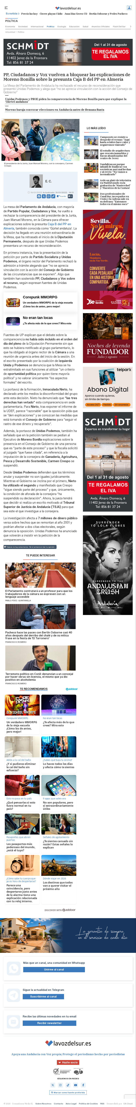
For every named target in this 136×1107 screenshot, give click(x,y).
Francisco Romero (16, 642)
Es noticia (11, 13)
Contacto (58, 1103)
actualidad (10, 32)
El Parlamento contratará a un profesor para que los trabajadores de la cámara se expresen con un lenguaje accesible (38, 594)
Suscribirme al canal (43, 996)
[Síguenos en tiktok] (68, 1085)
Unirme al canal (54, 969)
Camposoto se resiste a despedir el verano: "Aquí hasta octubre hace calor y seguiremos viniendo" (115, 141)
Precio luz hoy (29, 13)
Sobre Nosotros (43, 1103)
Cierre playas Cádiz (51, 13)
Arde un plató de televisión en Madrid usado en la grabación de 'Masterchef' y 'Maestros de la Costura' (115, 184)
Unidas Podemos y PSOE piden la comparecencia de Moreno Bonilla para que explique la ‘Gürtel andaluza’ (65, 100)
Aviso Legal (71, 1103)
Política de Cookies (88, 1103)
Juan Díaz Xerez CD (76, 13)
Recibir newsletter (49, 1023)
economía (10, 26)
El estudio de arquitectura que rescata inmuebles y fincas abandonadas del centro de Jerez (115, 155)
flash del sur (119, 26)
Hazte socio (70, 1062)
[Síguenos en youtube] (75, 1085)
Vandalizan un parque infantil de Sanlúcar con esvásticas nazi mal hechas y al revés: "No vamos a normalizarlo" (115, 169)
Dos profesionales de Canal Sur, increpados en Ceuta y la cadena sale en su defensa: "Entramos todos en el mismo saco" (114, 199)
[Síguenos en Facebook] (83, 1085)
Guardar (63, 196)
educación (74, 26)
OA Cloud (128, 1103)
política (50, 26)
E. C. (48, 181)
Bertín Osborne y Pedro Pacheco (108, 13)
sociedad (23, 26)
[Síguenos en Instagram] (60, 1085)
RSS (102, 1103)
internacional (37, 26)
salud (85, 26)
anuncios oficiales (101, 26)
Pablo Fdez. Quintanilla (18, 600)
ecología (62, 26)
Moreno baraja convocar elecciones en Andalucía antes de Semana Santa (54, 109)
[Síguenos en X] (52, 1085)
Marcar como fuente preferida (69, 1092)
